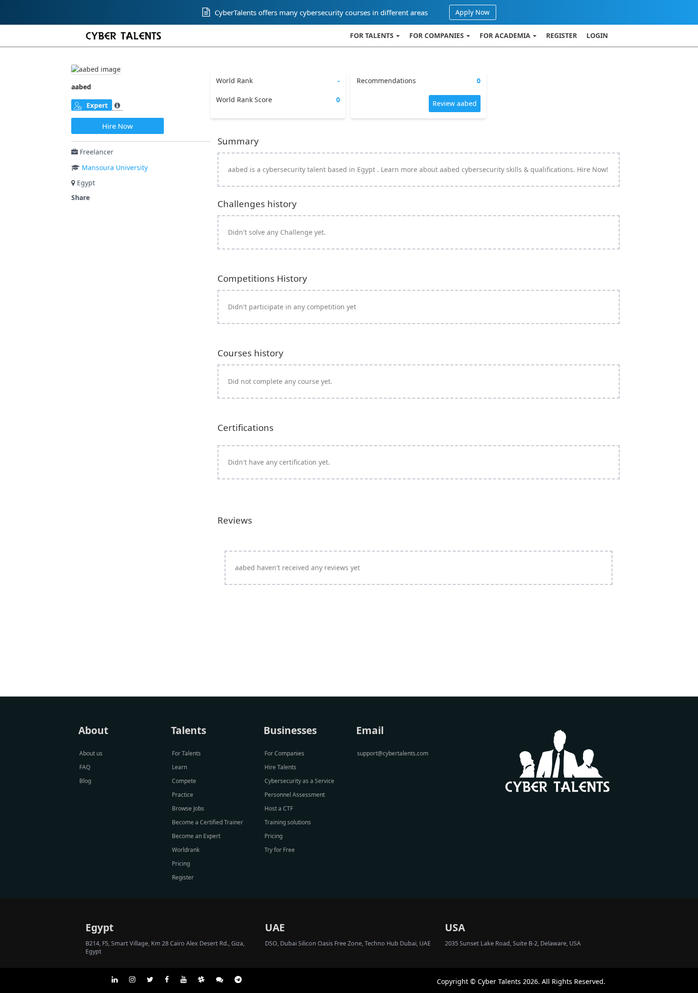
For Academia (505, 35)
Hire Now (117, 126)
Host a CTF (278, 808)
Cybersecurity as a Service (299, 781)
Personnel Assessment (294, 795)
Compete (184, 781)
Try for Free (279, 850)
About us (91, 753)
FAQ (84, 767)
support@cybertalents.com (392, 753)
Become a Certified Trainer (207, 822)
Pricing (181, 863)
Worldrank (185, 850)
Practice (182, 795)
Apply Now (472, 12)
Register (561, 35)
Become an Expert (196, 836)
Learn (179, 767)
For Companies (436, 35)
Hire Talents (280, 767)
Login (597, 35)
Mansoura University (115, 167)
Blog (85, 781)
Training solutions (287, 822)
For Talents (372, 35)
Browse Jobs (188, 808)
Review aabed (455, 103)
